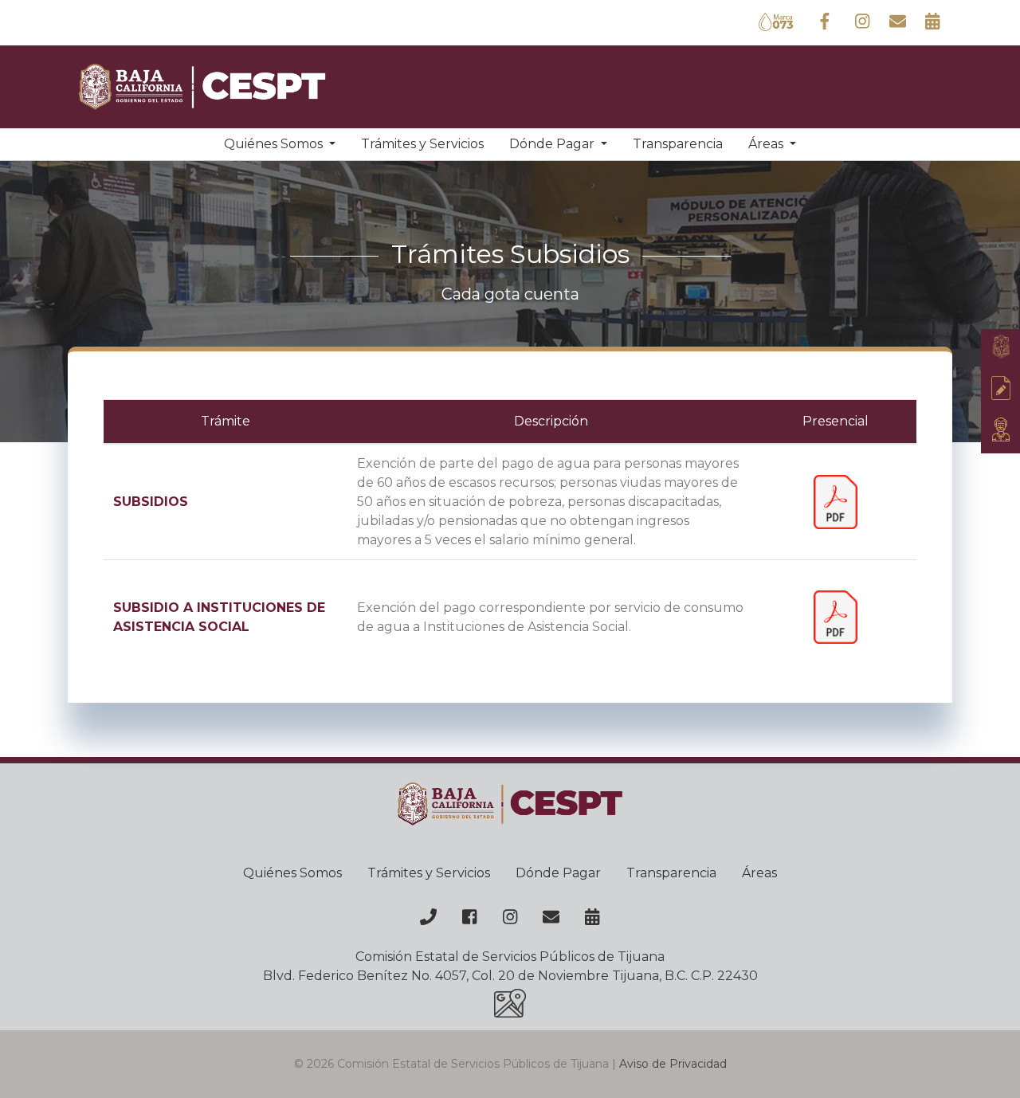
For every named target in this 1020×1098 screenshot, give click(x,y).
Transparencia (678, 143)
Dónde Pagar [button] (553, 143)
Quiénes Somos (292, 872)
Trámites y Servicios (422, 143)
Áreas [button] (767, 143)
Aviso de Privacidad (673, 1064)
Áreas (759, 872)
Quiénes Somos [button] (275, 143)
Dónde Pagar (558, 872)
